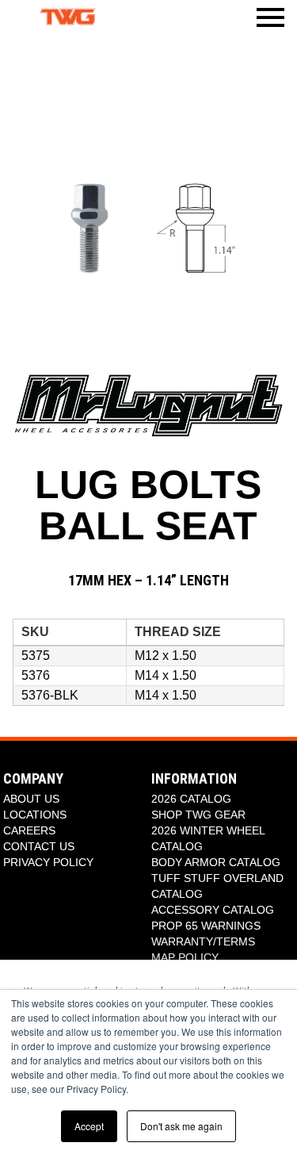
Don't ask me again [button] (181, 1126)
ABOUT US (31, 798)
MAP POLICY (185, 957)
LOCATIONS (35, 814)
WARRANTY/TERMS (203, 941)
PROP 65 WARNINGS (206, 925)
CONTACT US (38, 846)
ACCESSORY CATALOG (212, 909)
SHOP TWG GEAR (198, 814)
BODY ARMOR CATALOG (215, 862)
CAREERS (29, 830)
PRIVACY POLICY (48, 862)
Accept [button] (89, 1126)
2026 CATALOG (191, 798)
